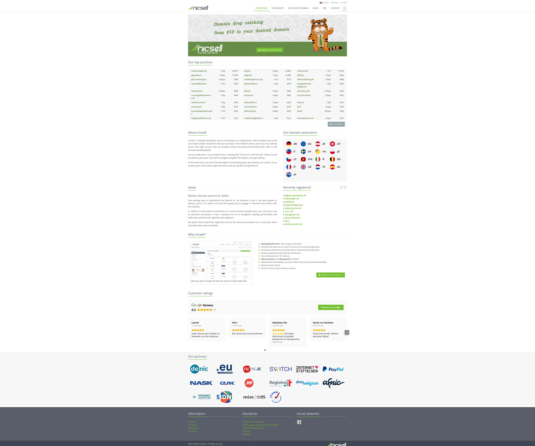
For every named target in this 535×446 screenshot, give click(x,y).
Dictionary (194, 428)
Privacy (247, 431)
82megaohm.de (292, 214)
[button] (188, 332)
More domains (336, 124)
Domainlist (278, 8)
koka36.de (289, 201)
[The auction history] (221, 261)
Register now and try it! (332, 274)
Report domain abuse (254, 428)
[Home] (198, 8)
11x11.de (289, 211)
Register (334, 3)
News (315, 8)
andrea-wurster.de (293, 224)
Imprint (247, 434)
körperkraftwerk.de (294, 205)
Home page (262, 8)
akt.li (287, 221)
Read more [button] (277, 342)
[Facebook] (299, 422)
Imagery (193, 425)
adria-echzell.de (292, 217)
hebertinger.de (292, 198)
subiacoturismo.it (293, 208)
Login (344, 3)
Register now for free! (271, 50)
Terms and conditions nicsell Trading (261, 425)
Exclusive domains (298, 8)
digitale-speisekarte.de (295, 195)
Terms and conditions (254, 421)
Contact (335, 8)
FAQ (325, 8)
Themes (193, 431)
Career (193, 421)
